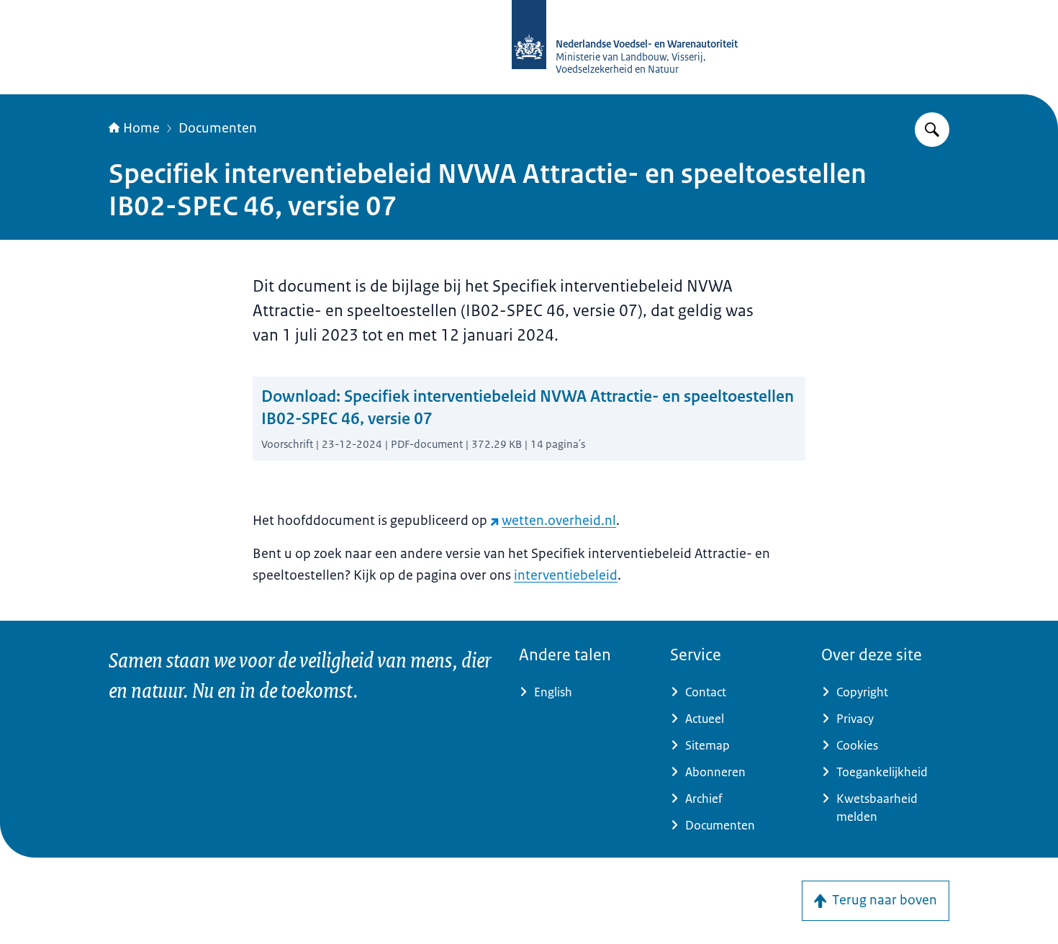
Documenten (217, 128)
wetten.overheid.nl (559, 520)
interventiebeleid (566, 575)
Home (141, 128)
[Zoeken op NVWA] (932, 129)
